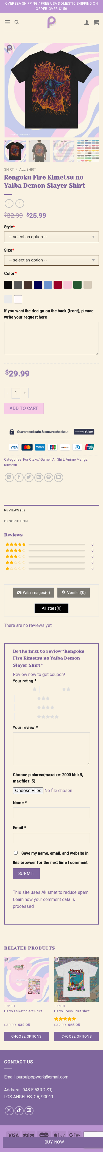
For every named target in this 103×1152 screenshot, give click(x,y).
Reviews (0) (14, 510)
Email (19, 828)
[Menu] (7, 22)
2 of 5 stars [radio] (51, 689)
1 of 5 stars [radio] (21, 689)
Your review (25, 727)
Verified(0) (76, 592)
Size (9, 250)
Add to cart (24, 408)
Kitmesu (10, 465)
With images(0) (36, 592)
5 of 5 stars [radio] (26, 716)
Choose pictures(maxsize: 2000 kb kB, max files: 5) (48, 778)
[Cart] (96, 22)
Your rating (24, 681)
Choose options (26, 1036)
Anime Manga (77, 459)
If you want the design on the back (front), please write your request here (48, 314)
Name (20, 803)
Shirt (9, 169)
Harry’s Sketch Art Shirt (23, 1011)
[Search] (17, 22)
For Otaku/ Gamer (37, 459)
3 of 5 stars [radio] (26, 698)
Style (9, 227)
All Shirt (27, 169)
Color (10, 273)
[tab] (51, 510)
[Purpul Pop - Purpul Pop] (52, 22)
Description (16, 521)
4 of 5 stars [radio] (26, 707)
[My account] (87, 22)
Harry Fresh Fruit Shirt (72, 1011)
